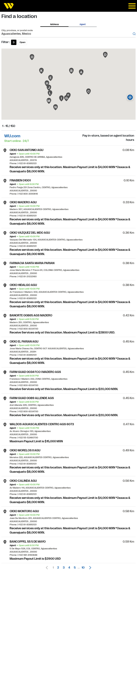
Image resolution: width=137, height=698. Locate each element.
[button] (89, 567)
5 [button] (75, 567)
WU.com (12, 136)
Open (22, 42)
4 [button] (69, 567)
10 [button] (83, 567)
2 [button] (58, 567)
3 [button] (64, 567)
